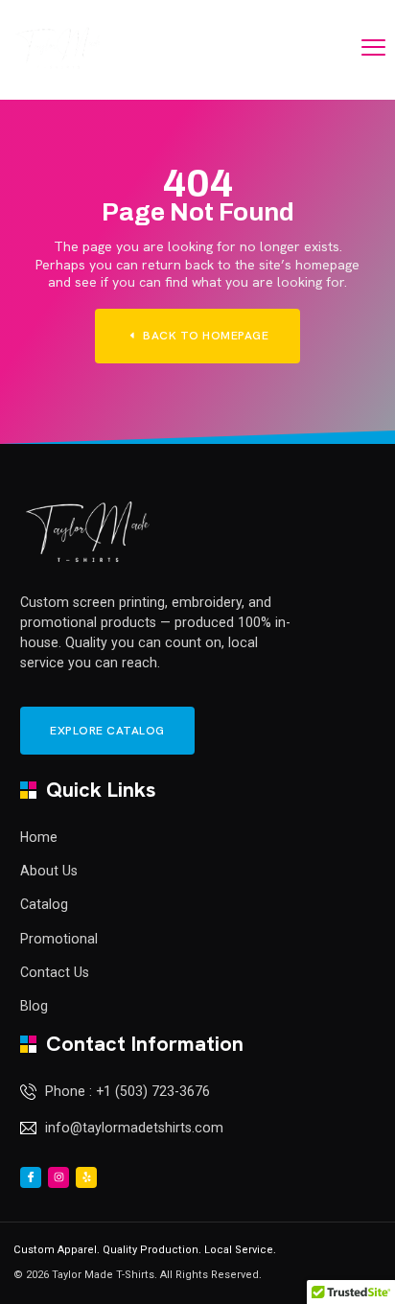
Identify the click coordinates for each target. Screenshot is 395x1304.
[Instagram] (58, 1177)
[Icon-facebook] (30, 1177)
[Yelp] (86, 1177)
